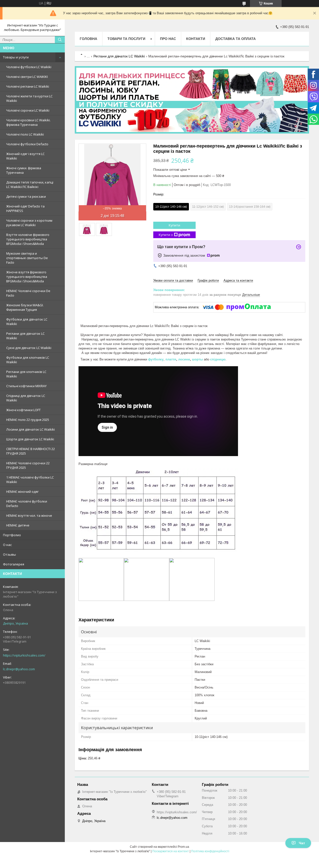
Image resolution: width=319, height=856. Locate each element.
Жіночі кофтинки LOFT (23, 410)
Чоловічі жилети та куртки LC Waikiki (29, 98)
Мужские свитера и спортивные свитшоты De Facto (27, 258)
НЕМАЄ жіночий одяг (22, 491)
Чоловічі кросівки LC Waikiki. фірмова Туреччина (28, 122)
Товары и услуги (16, 57)
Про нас (168, 39)
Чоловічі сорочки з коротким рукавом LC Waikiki (29, 222)
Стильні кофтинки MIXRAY (26, 386)
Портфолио (12, 535)
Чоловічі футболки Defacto (27, 144)
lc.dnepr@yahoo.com (19, 669)
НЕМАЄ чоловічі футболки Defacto (26, 503)
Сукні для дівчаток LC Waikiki (28, 347)
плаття (170, 359)
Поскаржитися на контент (170, 851)
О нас (7, 544)
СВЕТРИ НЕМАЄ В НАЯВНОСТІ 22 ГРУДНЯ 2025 (30, 451)
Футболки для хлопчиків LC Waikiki (27, 359)
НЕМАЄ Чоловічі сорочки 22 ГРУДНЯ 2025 (28, 465)
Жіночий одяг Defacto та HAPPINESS (25, 208)
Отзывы (9, 554)
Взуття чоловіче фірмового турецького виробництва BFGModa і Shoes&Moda (27, 239)
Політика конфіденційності (210, 851)
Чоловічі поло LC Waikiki (25, 134)
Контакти (195, 39)
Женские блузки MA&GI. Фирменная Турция (25, 307)
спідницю (218, 359)
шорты (197, 359)
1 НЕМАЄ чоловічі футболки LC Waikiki (30, 479)
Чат (302, 843)
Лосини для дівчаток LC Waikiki (30, 429)
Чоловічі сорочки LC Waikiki (27, 110)
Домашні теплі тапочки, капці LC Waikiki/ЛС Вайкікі (29, 184)
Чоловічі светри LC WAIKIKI (27, 76)
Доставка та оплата (235, 39)
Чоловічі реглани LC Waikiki (27, 86)
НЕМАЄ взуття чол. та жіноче (29, 515)
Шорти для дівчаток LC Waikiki (30, 439)
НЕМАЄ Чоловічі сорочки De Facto (28, 293)
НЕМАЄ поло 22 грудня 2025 (27, 419)
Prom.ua (183, 847)
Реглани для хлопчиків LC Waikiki (26, 373)
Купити (174, 225)
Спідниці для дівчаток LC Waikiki (25, 397)
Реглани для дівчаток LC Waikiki (25, 335)
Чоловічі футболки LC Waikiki (28, 67)
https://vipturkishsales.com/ (24, 655)
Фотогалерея (13, 564)
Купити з (166, 234)
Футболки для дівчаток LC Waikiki (26, 321)
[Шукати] (60, 39)
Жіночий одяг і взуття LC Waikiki (25, 156)
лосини (184, 359)
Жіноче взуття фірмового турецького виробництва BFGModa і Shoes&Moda (26, 276)
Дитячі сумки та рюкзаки (26, 196)
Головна (88, 39)
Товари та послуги (126, 39)
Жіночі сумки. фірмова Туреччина (23, 170)
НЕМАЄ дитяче (17, 525)
